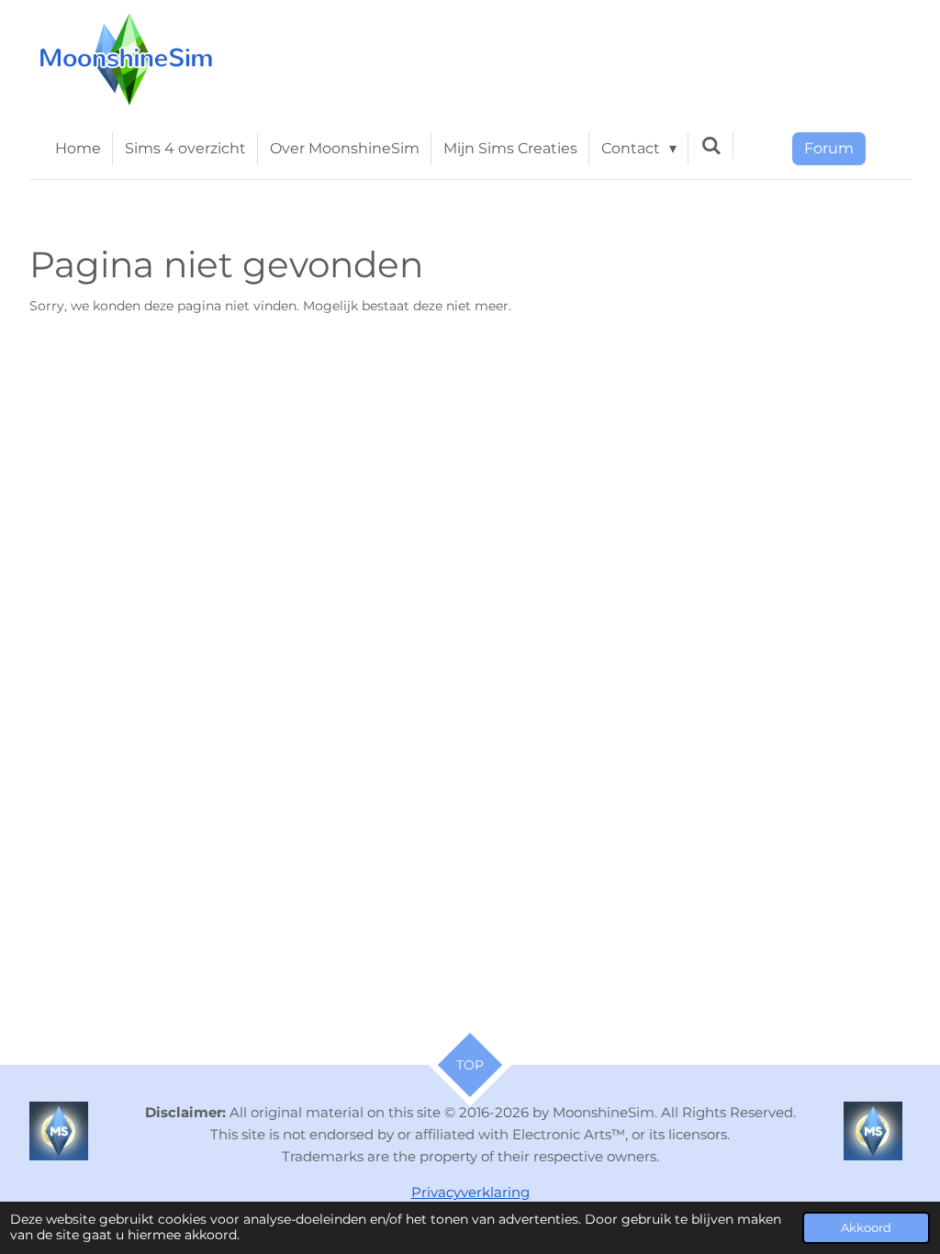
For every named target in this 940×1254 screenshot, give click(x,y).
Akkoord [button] (866, 1228)
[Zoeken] (710, 145)
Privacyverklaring (470, 1192)
